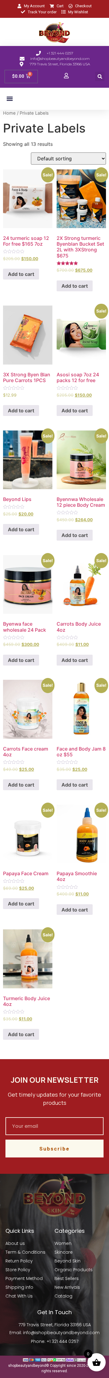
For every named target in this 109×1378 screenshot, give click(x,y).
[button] (99, 76)
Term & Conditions (25, 1252)
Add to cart (21, 274)
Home (9, 113)
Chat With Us (19, 1296)
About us (15, 1243)
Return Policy (19, 1261)
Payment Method (24, 1278)
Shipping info (19, 1287)
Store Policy (17, 1270)
